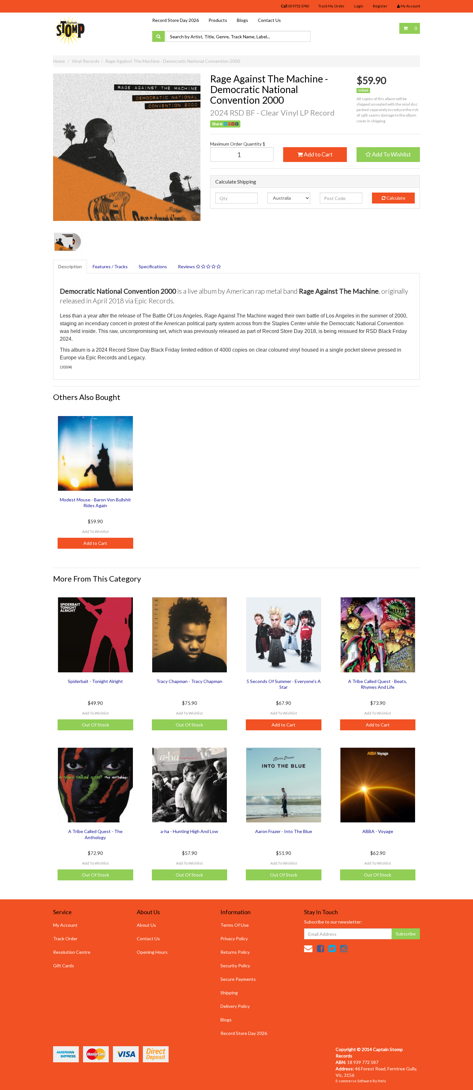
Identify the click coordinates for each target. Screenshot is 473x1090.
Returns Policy (235, 952)
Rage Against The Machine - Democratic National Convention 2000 (172, 61)
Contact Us (269, 20)
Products (218, 20)
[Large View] (68, 242)
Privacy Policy (234, 938)
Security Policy (235, 965)
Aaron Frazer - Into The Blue (283, 831)
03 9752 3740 (295, 6)
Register (380, 6)
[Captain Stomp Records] (69, 30)
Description (70, 266)
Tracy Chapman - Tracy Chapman (189, 681)
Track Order (65, 938)
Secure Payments (238, 979)
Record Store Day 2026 (175, 20)
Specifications (153, 266)
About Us (146, 925)
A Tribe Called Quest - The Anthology (95, 834)
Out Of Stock (95, 724)
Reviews (187, 266)
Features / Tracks (110, 266)
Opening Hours (152, 952)
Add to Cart (318, 154)
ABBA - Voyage (377, 831)
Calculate (395, 198)
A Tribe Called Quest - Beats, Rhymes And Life (377, 684)
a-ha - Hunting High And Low (189, 831)
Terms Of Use (234, 925)
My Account (65, 925)
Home (59, 61)
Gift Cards (63, 965)
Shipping (229, 992)
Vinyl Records (85, 61)
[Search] (158, 36)
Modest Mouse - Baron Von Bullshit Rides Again (95, 502)
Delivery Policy (235, 1006)
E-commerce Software (354, 1081)
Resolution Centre (71, 952)
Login (358, 6)
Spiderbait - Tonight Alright (95, 681)
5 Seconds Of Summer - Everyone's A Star (283, 684)
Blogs (242, 20)
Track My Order (331, 6)
